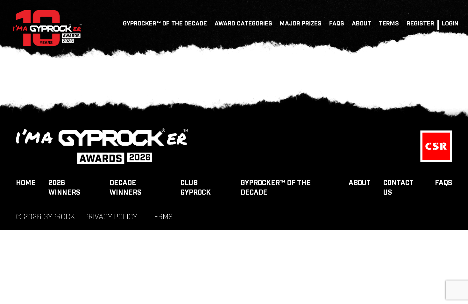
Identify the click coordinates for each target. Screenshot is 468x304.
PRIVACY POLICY (110, 217)
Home (26, 183)
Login (450, 24)
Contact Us (398, 188)
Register (420, 24)
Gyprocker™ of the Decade (165, 24)
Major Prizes (301, 24)
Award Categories (243, 24)
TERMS (389, 24)
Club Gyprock (196, 188)
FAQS (336, 24)
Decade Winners (125, 188)
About (361, 24)
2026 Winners (64, 188)
